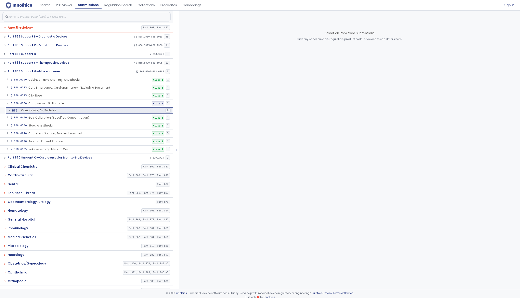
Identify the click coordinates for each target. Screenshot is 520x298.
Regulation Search (118, 5)
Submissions (88, 5)
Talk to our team (322, 293)
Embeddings (192, 5)
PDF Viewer (64, 5)
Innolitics (181, 293)
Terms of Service (343, 293)
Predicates (168, 5)
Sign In (509, 5)
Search (45, 5)
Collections (146, 5)
